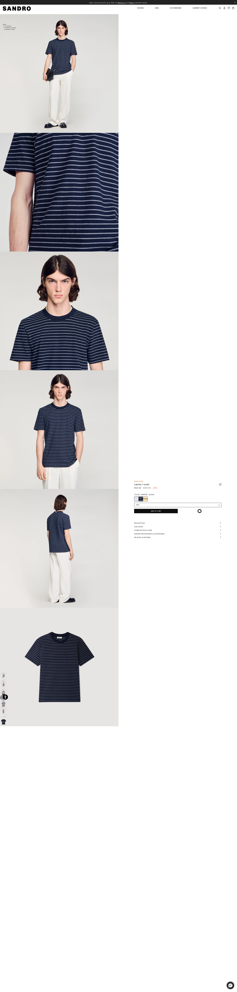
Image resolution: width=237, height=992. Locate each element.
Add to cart (156, 511)
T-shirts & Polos (10, 27)
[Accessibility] (5, 697)
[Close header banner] (235, 2)
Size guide (138, 527)
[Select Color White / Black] (136, 499)
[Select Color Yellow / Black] (145, 499)
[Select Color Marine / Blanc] (141, 499)
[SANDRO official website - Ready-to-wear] (17, 8)
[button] (141, 9)
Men (4, 24)
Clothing (8, 26)
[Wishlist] (220, 485)
